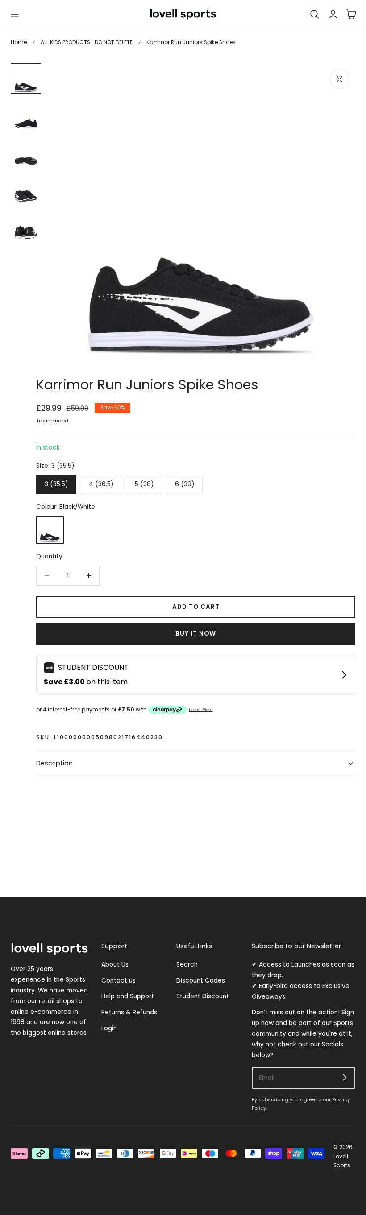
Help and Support (127, 996)
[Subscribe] (344, 1077)
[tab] (26, 78)
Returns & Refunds (129, 1012)
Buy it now (195, 633)
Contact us (118, 980)
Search (187, 964)
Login (109, 1028)
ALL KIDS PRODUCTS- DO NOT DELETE (87, 42)
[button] (14, 14)
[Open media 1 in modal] (339, 79)
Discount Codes (200, 980)
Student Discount (202, 996)
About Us (115, 964)
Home (19, 42)
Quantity (49, 556)
